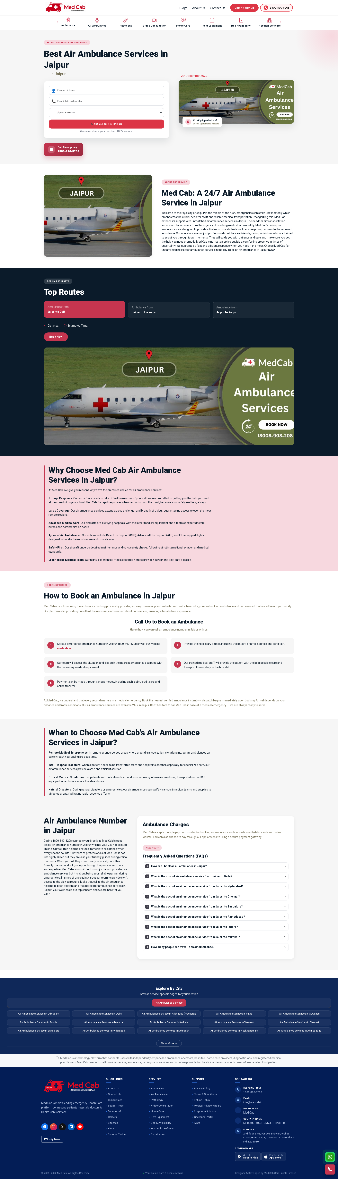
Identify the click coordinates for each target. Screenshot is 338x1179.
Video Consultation (162, 1105)
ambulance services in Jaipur (228, 221)
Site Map (113, 1122)
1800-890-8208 (252, 1092)
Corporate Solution (205, 1111)
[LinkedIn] (71, 1126)
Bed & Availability (161, 1122)
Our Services (115, 1099)
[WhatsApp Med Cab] (330, 1157)
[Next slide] (280, 22)
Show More (167, 1043)
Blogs (183, 8)
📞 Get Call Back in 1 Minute (106, 124)
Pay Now (54, 1139)
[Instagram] (53, 1126)
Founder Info (115, 1111)
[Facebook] (44, 1126)
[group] (68, 22)
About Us (198, 8)
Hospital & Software (162, 1128)
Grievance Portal (203, 1116)
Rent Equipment (160, 1116)
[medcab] (65, 7)
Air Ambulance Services (169, 1002)
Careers (112, 1116)
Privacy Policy (202, 1088)
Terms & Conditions (205, 1094)
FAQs (197, 1122)
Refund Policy (202, 1099)
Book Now (55, 336)
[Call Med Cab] (330, 1169)
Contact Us (217, 8)
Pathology (157, 1099)
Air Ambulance (159, 1094)
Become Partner (117, 1134)
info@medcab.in (252, 1102)
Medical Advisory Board (207, 1105)
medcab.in (64, 648)
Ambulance (157, 1088)
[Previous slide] (57, 22)
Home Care (157, 1111)
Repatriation (158, 1134)
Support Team (116, 1105)
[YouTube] (80, 1126)
